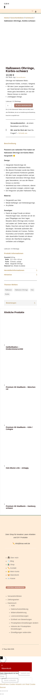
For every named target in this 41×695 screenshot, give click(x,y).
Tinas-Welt (7, 649)
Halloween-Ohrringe (21, 290)
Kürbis (7, 294)
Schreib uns (22, 133)
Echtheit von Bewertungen (21, 619)
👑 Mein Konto (13, 571)
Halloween (8, 290)
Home (6, 18)
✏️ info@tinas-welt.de (21, 544)
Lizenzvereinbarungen (19, 616)
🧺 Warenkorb (13, 575)
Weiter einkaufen (10, 680)
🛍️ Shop (11, 565)
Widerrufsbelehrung (18, 613)
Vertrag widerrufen (15, 587)
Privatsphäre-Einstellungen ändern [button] (24, 623)
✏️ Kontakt (12, 568)
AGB (13, 606)
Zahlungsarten (13, 600)
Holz (32, 290)
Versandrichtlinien (15, 596)
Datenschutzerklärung (19, 609)
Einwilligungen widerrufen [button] (21, 632)
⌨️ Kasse (11, 578)
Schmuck (29, 18)
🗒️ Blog (11, 561)
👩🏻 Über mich (13, 558)
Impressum (12, 603)
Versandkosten (21, 77)
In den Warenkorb (23, 105)
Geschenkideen (17, 18)
